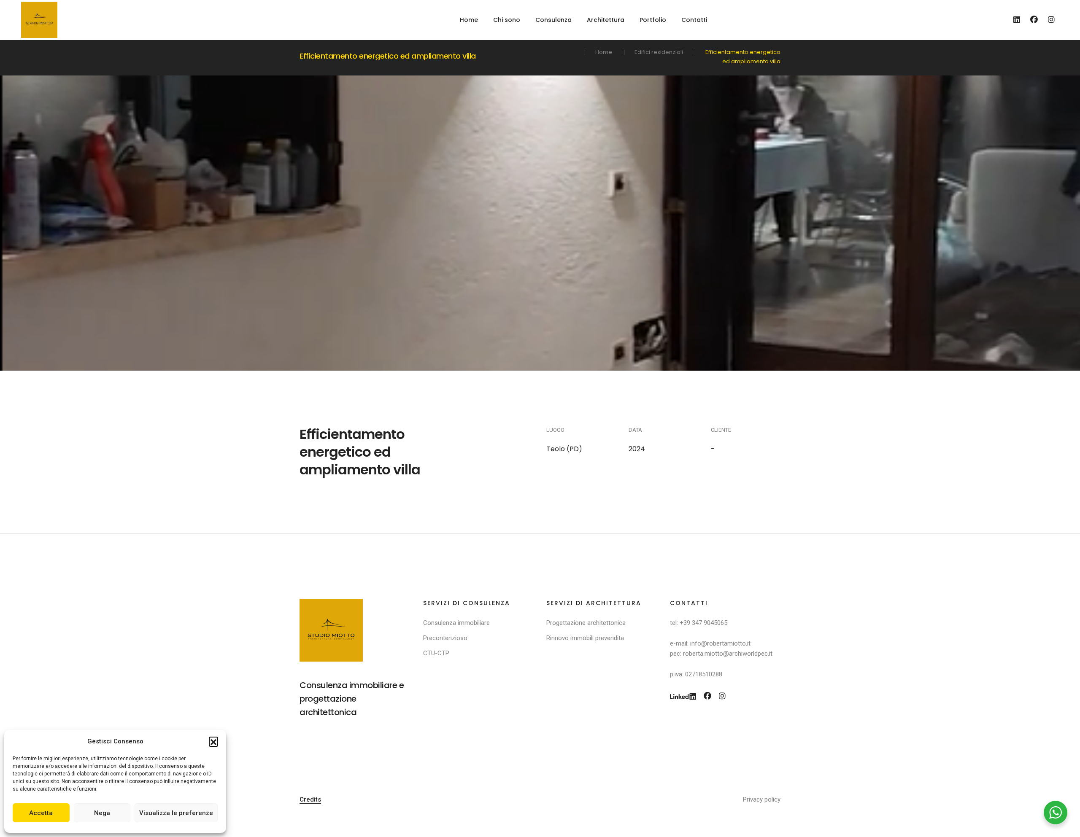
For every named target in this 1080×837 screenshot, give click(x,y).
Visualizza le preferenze (176, 813)
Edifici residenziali (658, 52)
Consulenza (553, 20)
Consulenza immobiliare (456, 623)
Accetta (41, 813)
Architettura (605, 20)
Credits (310, 799)
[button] (213, 741)
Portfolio (653, 20)
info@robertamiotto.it (720, 643)
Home (469, 20)
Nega (102, 813)
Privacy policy (761, 799)
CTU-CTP (436, 653)
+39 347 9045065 (703, 623)
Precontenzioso (445, 638)
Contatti (694, 20)
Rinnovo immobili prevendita (585, 638)
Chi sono (506, 20)
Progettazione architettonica (586, 623)
